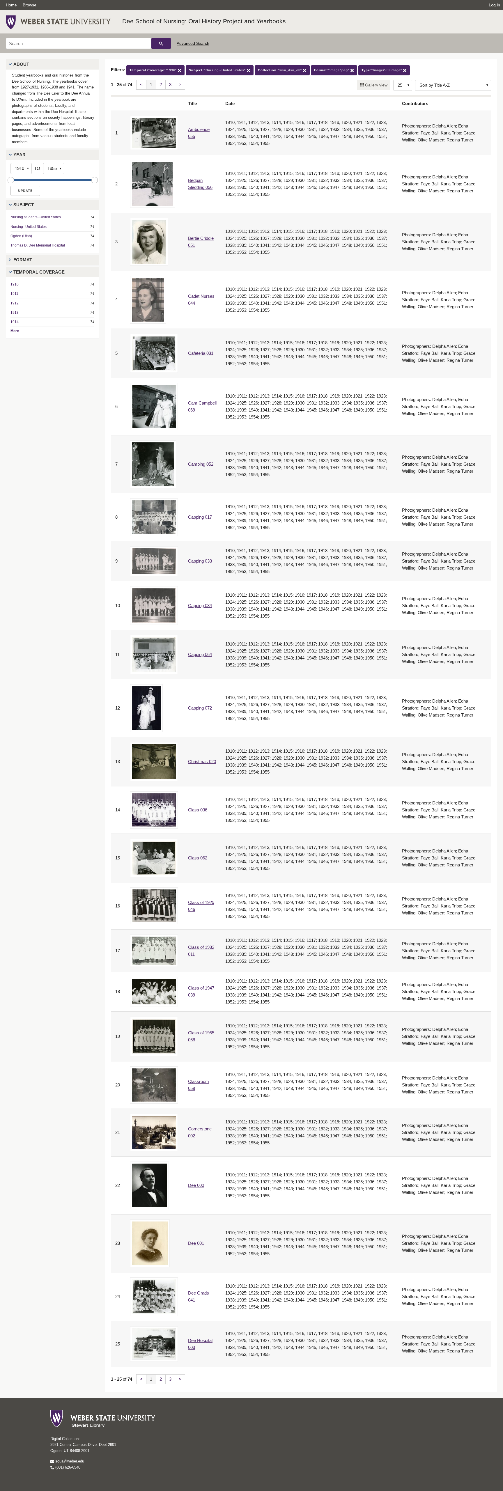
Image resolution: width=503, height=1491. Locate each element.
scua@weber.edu (69, 1461)
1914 (14, 322)
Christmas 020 (202, 761)
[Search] (161, 43)
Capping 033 (200, 561)
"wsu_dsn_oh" (280, 70)
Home (11, 5)
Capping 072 (200, 707)
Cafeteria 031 (200, 353)
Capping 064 (200, 654)
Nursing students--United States (35, 217)
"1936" (154, 70)
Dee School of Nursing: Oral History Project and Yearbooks (204, 21)
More (14, 331)
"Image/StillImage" (382, 70)
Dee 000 (196, 1185)
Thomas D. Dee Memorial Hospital (37, 245)
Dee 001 (196, 1243)
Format (22, 259)
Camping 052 (200, 464)
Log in (494, 5)
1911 (14, 294)
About (21, 64)
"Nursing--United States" (218, 70)
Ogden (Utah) (21, 236)
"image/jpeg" (332, 70)
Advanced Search (193, 43)
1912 (14, 303)
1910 (14, 284)
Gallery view (375, 85)
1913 (14, 313)
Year (19, 154)
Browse (29, 5)
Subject (23, 204)
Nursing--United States (28, 227)
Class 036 (197, 809)
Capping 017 (200, 517)
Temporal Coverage (39, 272)
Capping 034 (200, 605)
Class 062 (197, 857)
